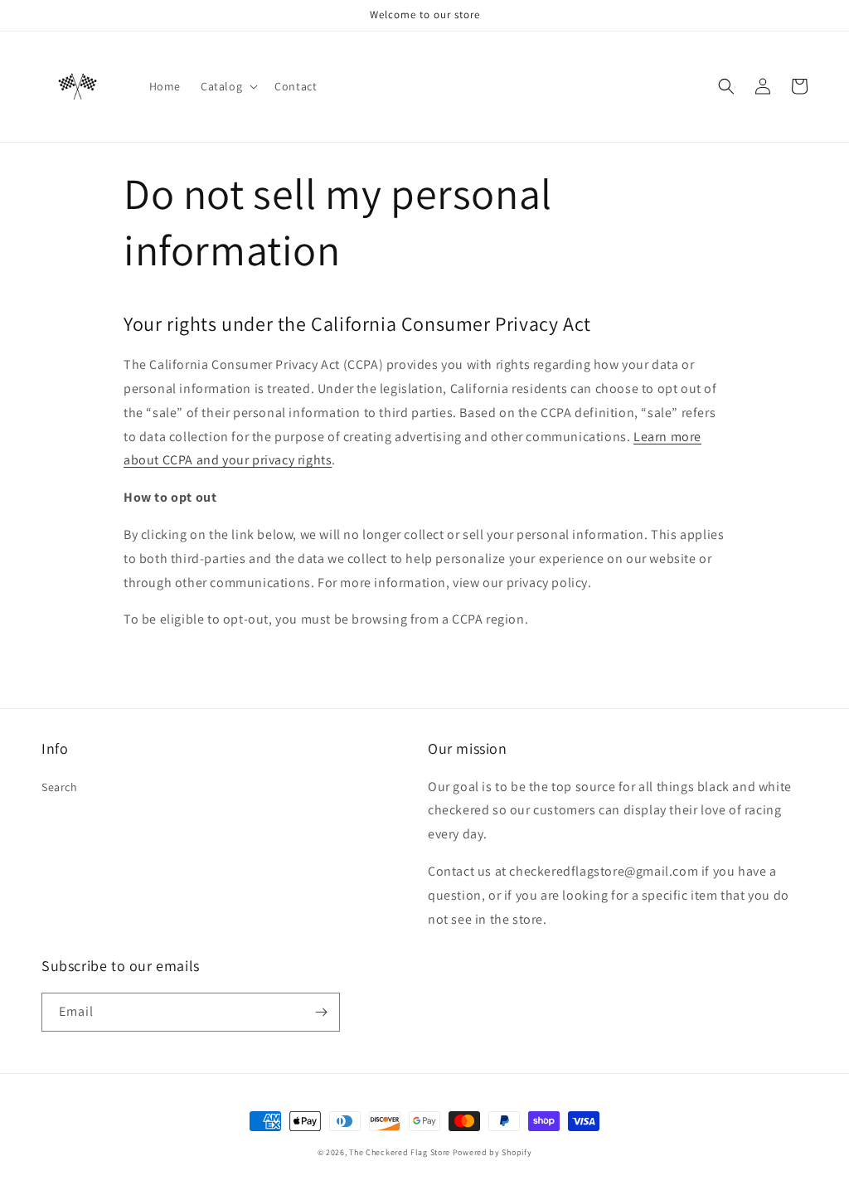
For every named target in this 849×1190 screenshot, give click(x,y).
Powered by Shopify (492, 1152)
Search (59, 787)
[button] (227, 86)
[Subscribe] (321, 1012)
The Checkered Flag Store (399, 1152)
